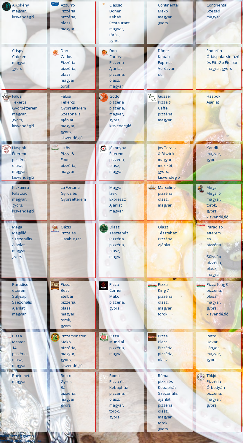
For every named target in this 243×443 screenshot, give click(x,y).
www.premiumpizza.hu (20, 440)
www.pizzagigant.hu (18, 436)
